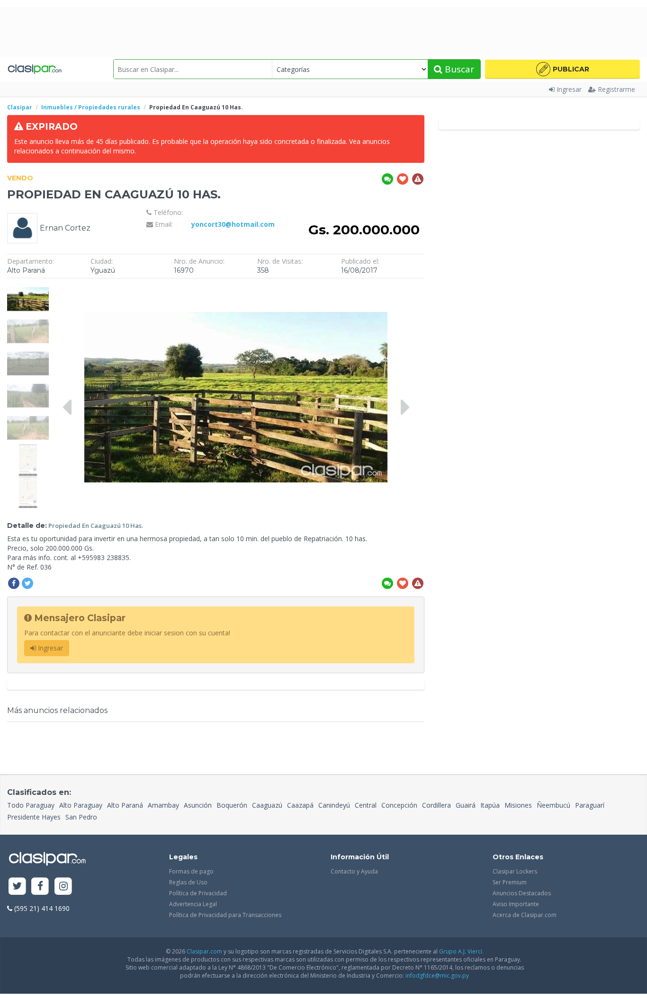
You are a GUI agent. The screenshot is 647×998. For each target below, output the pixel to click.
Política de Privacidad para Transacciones (225, 915)
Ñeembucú (553, 805)
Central (366, 805)
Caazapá (300, 805)
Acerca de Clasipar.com (525, 915)
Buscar (458, 69)
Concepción (399, 805)
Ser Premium (510, 882)
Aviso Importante (516, 904)
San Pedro (81, 816)
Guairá (466, 805)
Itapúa (490, 805)
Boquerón (231, 805)
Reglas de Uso (188, 882)
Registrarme (616, 89)
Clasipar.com (204, 951)
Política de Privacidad (198, 893)
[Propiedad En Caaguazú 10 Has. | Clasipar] (28, 287)
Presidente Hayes (34, 816)
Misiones (518, 805)
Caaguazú (267, 805)
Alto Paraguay (80, 805)
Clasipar (19, 107)
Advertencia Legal (193, 904)
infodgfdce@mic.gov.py (437, 975)
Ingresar (569, 89)
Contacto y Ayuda (354, 871)
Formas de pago (191, 871)
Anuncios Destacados (522, 893)
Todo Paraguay (30, 805)
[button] (562, 69)
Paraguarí (589, 805)
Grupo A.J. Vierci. (461, 951)
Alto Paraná (125, 805)
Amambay (163, 805)
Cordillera (436, 805)
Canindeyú (334, 805)
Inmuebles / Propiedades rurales (90, 107)
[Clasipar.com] (34, 69)
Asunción (198, 805)
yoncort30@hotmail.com (233, 224)
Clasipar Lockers (515, 871)
